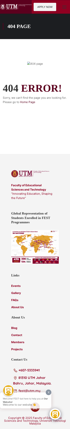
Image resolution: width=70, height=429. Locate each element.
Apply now (44, 6)
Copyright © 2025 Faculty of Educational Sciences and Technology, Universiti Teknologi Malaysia (35, 420)
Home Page (27, 102)
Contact (16, 335)
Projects (17, 349)
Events (16, 286)
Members (17, 342)
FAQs (14, 300)
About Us (17, 307)
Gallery (16, 293)
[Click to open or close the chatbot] (55, 414)
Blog (14, 328)
